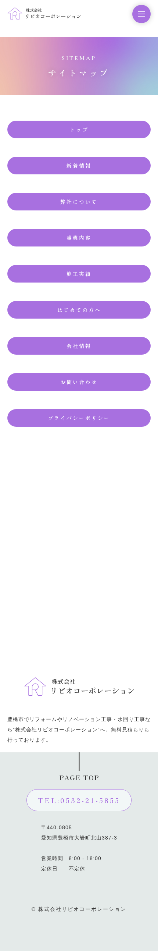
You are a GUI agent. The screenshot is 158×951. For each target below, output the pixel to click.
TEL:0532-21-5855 (79, 800)
